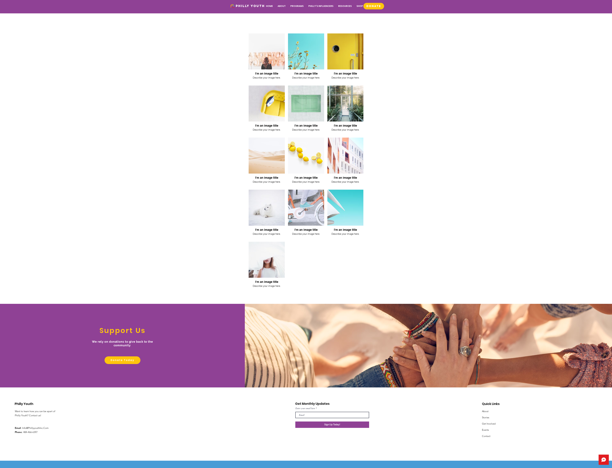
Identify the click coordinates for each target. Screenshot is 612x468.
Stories (485, 417)
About (485, 411)
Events (485, 429)
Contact (486, 436)
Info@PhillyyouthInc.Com (35, 427)
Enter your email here (305, 408)
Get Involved (488, 423)
